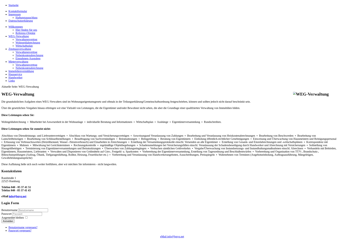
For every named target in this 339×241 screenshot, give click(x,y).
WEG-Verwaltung (18, 36)
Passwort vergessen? (19, 230)
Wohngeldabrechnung (28, 42)
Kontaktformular (17, 11)
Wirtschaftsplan (24, 45)
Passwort (6, 213)
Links (11, 80)
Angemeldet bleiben (12, 217)
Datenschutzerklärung (20, 20)
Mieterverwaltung (18, 61)
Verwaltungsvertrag (26, 39)
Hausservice (15, 74)
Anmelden (8, 221)
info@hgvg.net (17, 196)
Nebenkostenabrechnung (29, 55)
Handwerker (15, 77)
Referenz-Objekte (25, 33)
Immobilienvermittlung (21, 71)
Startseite (13, 5)
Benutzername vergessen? (22, 227)
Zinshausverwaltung (19, 48)
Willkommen (15, 26)
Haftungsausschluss (26, 17)
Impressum (14, 14)
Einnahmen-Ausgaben (28, 58)
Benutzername (9, 210)
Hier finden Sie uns (26, 29)
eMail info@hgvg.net (172, 236)
